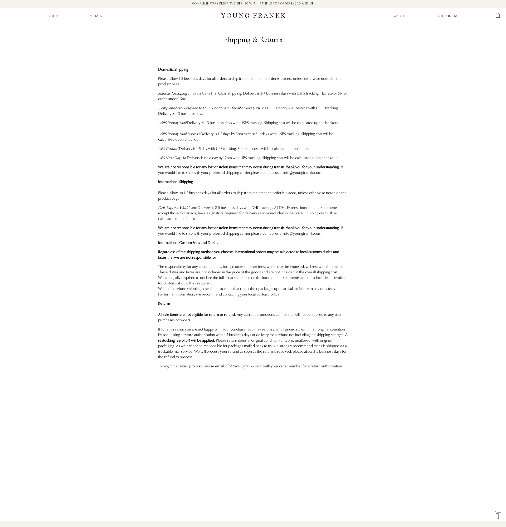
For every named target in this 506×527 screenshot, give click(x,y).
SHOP (53, 16)
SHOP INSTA (447, 16)
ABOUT (400, 16)
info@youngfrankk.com (243, 366)
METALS (96, 16)
